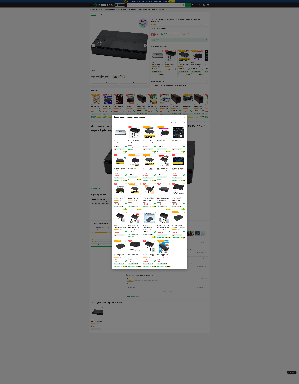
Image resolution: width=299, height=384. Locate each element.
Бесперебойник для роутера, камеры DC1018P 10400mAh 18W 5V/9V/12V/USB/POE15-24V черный (178, 198)
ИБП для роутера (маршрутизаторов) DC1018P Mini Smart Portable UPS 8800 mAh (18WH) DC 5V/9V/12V (134, 169)
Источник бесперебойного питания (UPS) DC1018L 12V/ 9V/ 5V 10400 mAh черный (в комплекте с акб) (120, 226)
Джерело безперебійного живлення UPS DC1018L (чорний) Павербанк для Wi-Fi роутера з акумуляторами (149, 226)
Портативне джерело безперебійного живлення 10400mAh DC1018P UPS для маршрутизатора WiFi (177, 141)
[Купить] (126, 146)
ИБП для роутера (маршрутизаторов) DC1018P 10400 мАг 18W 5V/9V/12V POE (149, 141)
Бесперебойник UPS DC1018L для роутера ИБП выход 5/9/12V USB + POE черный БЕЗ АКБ (134, 226)
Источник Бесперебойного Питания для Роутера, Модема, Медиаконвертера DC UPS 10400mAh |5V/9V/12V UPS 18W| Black (163, 198)
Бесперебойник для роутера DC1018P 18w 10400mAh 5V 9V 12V (148, 198)
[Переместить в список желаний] (126, 127)
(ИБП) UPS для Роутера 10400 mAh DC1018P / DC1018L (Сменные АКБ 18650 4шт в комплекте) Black (178, 169)
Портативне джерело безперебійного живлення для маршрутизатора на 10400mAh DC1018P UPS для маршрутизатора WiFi (134, 141)
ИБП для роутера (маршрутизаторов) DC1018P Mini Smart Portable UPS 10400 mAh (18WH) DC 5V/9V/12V (163, 141)
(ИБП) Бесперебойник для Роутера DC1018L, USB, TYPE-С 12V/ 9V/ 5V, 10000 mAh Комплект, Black (120, 169)
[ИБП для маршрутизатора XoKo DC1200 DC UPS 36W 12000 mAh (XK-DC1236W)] (120, 132)
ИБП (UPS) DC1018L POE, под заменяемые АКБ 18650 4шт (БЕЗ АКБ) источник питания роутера (163, 226)
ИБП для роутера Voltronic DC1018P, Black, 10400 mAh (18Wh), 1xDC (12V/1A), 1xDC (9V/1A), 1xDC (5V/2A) (149, 169)
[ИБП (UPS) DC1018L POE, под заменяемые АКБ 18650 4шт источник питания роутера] (149, 246)
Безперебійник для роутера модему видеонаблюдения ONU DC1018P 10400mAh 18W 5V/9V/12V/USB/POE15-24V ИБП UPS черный (134, 255)
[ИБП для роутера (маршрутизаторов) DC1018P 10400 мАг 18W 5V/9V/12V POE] (149, 132)
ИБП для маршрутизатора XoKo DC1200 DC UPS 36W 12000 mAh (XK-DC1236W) (119, 141)
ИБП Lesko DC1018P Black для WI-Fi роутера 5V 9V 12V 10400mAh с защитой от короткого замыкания (178, 226)
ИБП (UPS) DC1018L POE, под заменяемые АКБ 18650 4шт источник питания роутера (149, 255)
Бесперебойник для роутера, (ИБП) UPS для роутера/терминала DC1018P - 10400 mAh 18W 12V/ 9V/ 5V (134, 198)
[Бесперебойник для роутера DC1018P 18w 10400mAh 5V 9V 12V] (149, 189)
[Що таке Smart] (125, 152)
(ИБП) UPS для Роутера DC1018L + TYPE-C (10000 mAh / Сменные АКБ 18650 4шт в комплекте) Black (120, 198)
